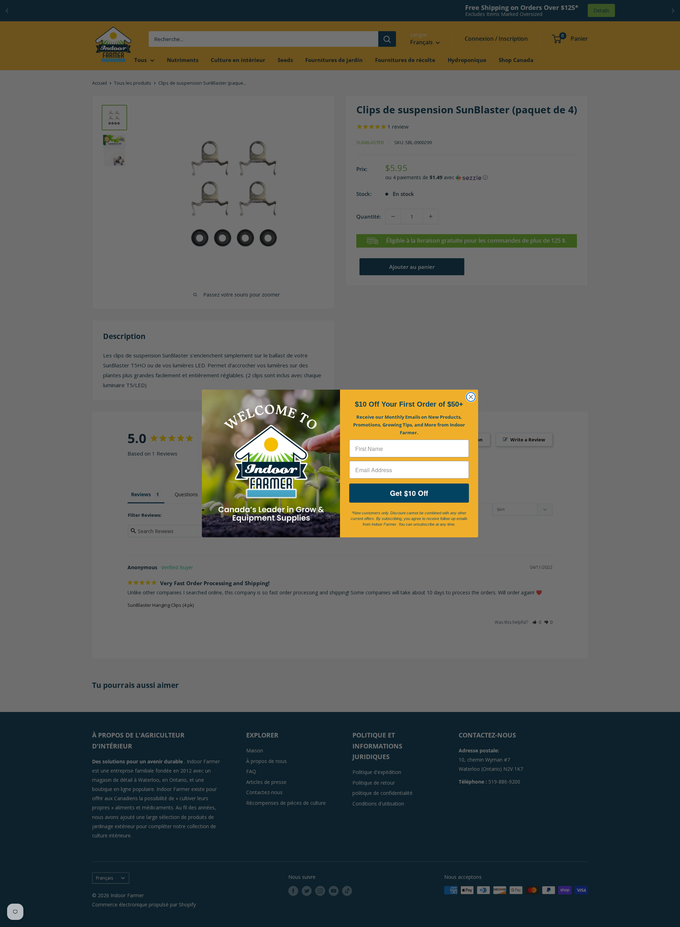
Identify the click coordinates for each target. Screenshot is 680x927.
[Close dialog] (470, 396)
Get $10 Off (409, 493)
